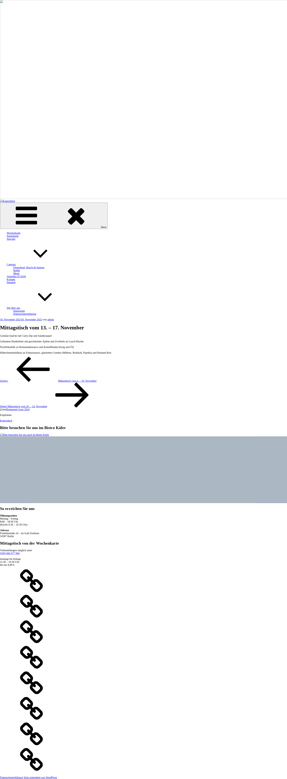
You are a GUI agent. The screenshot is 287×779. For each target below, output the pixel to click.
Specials (11, 239)
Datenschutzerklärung (24, 313)
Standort (11, 282)
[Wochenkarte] (31, 593)
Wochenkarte (13, 233)
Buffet (16, 270)
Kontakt (11, 279)
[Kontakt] (31, 720)
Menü (103, 227)
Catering (11, 264)
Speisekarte (13, 236)
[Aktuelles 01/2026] (31, 695)
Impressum (19, 311)
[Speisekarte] (31, 618)
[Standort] (31, 746)
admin (51, 319)
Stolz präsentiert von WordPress (40, 777)
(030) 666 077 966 (10, 553)
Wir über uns (13, 308)
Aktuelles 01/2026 (16, 276)
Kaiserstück (6, 420)
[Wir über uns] (31, 771)
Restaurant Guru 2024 (18, 409)
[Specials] (31, 644)
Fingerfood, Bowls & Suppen (28, 267)
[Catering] (31, 669)
